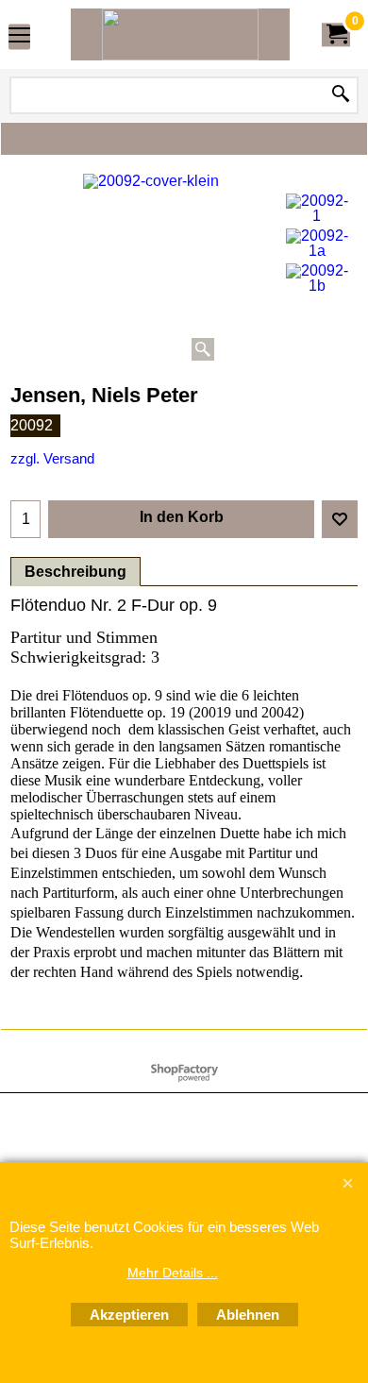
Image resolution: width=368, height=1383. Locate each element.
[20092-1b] (317, 278)
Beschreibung (75, 572)
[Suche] (340, 95)
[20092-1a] (317, 243)
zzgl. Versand (52, 458)
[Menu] (19, 36)
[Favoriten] (340, 519)
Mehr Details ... (172, 1272)
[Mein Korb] (336, 34)
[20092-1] (317, 209)
